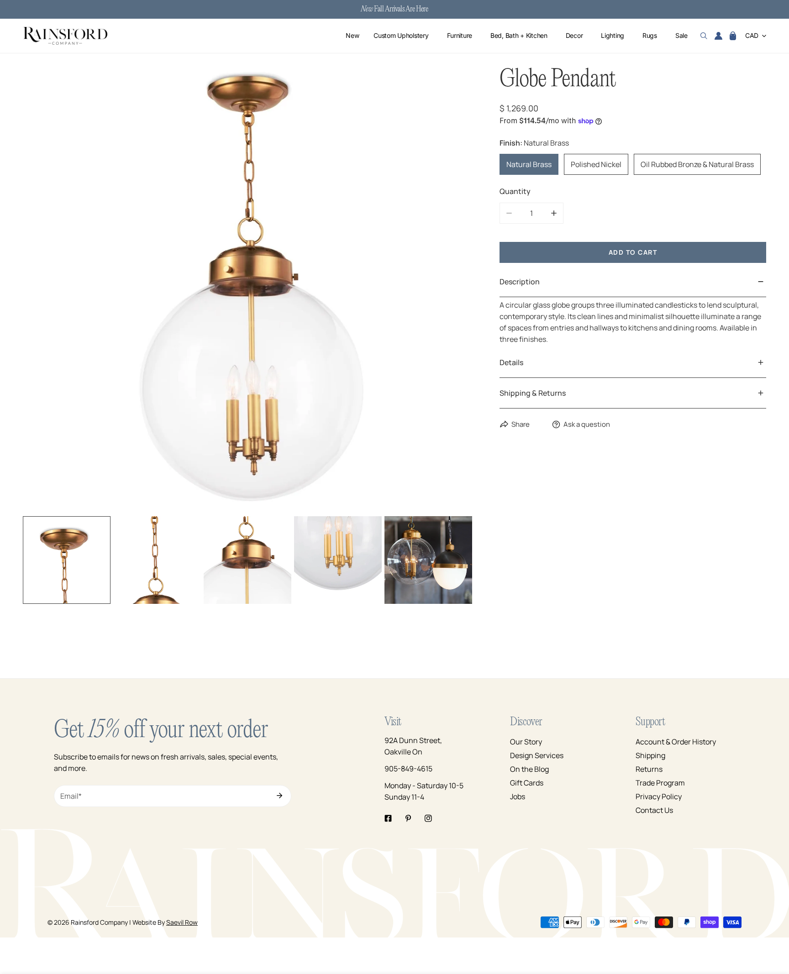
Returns (649, 769)
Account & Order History (676, 742)
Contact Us (654, 810)
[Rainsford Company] (65, 36)
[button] (733, 36)
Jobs (517, 796)
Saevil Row (182, 922)
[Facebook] (388, 818)
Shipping (650, 755)
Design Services (536, 755)
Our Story (526, 742)
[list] (247, 288)
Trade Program (660, 783)
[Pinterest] (408, 818)
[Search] (703, 36)
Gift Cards (526, 783)
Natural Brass (529, 164)
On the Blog (529, 769)
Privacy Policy (659, 796)
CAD (751, 36)
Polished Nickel (596, 164)
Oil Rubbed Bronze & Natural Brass (697, 164)
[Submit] (279, 795)
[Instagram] (428, 818)
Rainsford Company (99, 922)
